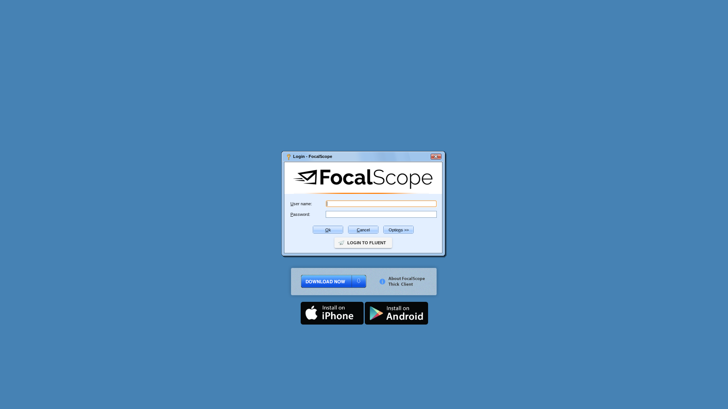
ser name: (301, 203)
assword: (300, 214)
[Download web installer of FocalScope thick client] (328, 299)
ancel (363, 230)
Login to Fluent (366, 242)
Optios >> (399, 230)
